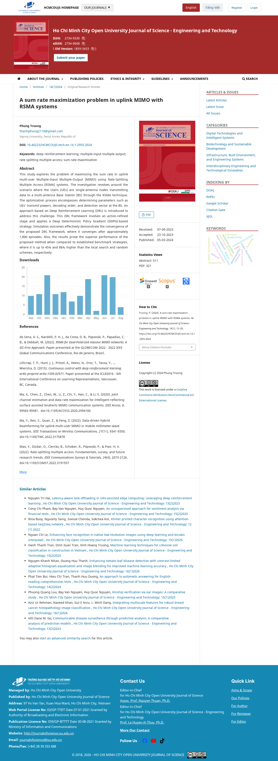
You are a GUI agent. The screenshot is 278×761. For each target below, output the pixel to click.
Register (237, 8)
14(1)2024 (55, 87)
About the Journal (44, 79)
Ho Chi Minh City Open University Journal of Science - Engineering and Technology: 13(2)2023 (111, 503)
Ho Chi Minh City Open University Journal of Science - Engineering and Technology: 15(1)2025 (114, 540)
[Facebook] (144, 740)
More (23, 472)
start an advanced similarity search (65, 638)
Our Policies (240, 698)
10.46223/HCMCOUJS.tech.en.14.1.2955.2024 (59, 145)
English (191, 7)
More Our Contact (135, 730)
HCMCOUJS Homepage (61, 7)
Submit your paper (71, 57)
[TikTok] (162, 740)
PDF (148, 215)
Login (254, 8)
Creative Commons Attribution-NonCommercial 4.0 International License (166, 394)
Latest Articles (216, 100)
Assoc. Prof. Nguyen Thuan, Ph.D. (145, 700)
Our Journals (97, 7)
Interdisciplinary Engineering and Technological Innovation (231, 168)
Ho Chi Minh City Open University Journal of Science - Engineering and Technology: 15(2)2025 (119, 514)
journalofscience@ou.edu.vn (41, 740)
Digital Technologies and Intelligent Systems (224, 135)
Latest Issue (215, 107)
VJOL (209, 216)
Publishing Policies (87, 79)
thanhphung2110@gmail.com (41, 131)
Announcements (194, 79)
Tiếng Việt (212, 7)
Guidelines (160, 79)
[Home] (19, 79)
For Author (239, 706)
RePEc (210, 197)
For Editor (238, 721)
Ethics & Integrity (126, 79)
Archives (38, 87)
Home (24, 87)
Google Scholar (217, 203)
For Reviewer (241, 713)
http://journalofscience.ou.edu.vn (49, 733)
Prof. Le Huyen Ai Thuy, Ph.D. (142, 722)
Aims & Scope (241, 690)
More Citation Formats (156, 347)
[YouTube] (153, 740)
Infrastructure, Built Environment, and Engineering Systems (231, 157)
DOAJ (210, 190)
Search (252, 79)
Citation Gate (215, 210)
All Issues (213, 113)
